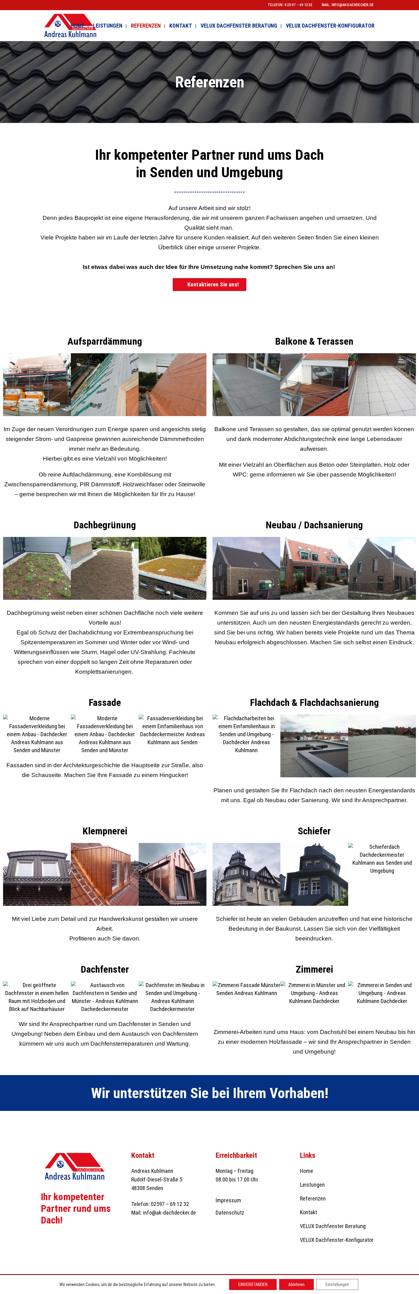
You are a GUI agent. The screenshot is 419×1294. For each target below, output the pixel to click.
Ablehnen (296, 1284)
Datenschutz (230, 1212)
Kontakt (308, 1212)
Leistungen (312, 1184)
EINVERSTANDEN (252, 1284)
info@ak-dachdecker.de (353, 5)
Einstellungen (337, 1284)
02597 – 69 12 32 (170, 1204)
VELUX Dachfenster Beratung (333, 1226)
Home (306, 1171)
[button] (9, 386)
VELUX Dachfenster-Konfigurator (337, 1240)
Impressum (228, 1200)
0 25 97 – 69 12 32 (299, 5)
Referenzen (313, 1198)
